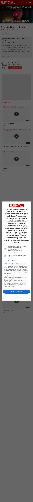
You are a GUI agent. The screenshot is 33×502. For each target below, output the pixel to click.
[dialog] (16, 251)
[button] (16, 260)
